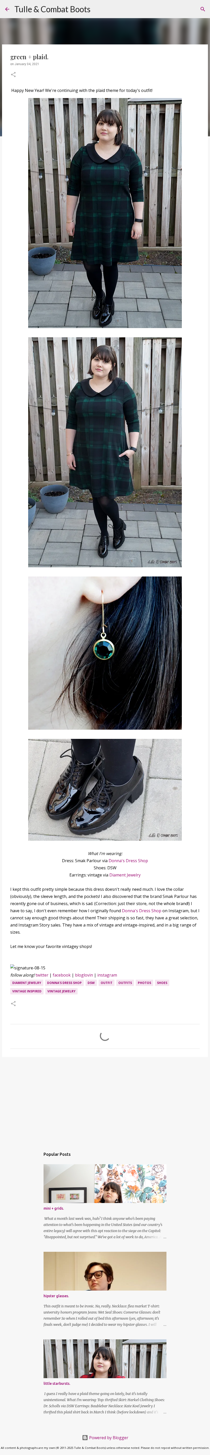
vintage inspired (26, 991)
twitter (42, 975)
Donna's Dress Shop (128, 860)
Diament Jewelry (125, 875)
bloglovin (84, 975)
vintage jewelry (61, 991)
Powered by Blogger (108, 1437)
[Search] (97, 9)
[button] (13, 75)
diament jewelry (26, 983)
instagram (107, 975)
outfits (125, 983)
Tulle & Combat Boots (52, 9)
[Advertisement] (105, 1100)
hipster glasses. (56, 1296)
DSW (91, 983)
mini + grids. (54, 1208)
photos (144, 983)
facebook (62, 975)
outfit (106, 983)
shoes (162, 983)
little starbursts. (57, 1383)
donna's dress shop (64, 983)
